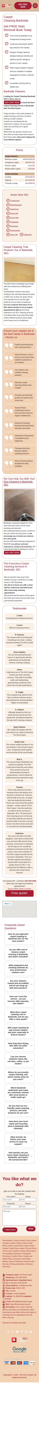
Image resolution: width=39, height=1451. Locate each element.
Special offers (13, 889)
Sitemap (5, 1323)
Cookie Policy (17, 1256)
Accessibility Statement (12, 1253)
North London (22, 1243)
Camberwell (15, 201)
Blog (23, 1251)
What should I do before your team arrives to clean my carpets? (18, 1140)
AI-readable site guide (17, 1323)
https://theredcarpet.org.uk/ (20, 1304)
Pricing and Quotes (17, 1264)
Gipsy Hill (14, 235)
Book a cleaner (25, 889)
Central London (19, 1240)
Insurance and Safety (22, 1259)
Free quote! (19, 893)
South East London (17, 1248)
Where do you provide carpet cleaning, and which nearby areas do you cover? (18, 1075)
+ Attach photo (9, 1230)
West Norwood (16, 205)
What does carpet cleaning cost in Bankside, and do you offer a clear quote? (18, 1015)
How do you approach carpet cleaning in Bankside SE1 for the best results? (18, 937)
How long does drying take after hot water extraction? (18, 1045)
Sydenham (14, 209)
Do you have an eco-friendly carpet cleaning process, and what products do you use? (18, 1109)
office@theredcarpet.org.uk (22, 1301)
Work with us (31, 1251)
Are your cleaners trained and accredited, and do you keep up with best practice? (18, 984)
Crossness (14, 222)
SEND (30, 1229)
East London (31, 1240)
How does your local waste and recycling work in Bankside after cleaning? (18, 1125)
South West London (21, 1246)
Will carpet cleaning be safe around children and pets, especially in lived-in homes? (18, 1031)
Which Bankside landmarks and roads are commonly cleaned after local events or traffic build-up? (18, 1092)
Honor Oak (14, 218)
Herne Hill (14, 213)
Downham (14, 226)
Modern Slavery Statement (12, 1261)
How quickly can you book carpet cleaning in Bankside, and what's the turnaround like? (18, 1156)
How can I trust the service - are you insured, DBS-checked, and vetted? (18, 1000)
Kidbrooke (28, 235)
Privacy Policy (31, 1248)
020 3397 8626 (23, 5)
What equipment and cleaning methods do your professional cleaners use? (18, 968)
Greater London (9, 1243)
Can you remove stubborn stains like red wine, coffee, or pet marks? (18, 1060)
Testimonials (7, 1240)
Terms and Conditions (11, 1251)
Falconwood (15, 230)
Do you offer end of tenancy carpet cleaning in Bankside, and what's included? (18, 953)
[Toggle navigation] (35, 5)
